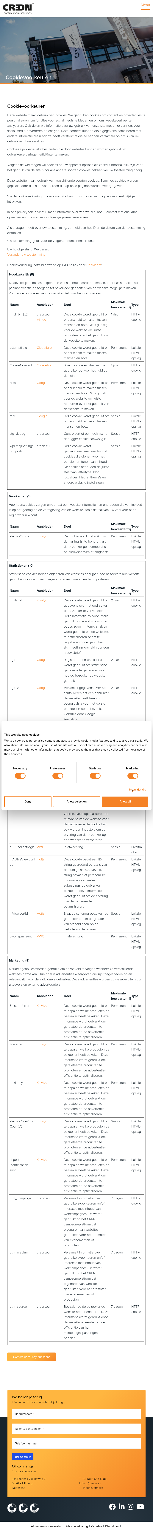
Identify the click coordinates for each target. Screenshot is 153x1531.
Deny (28, 801)
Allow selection (77, 801)
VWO (41, 847)
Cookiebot (93, 265)
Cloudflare (44, 347)
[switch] (57, 776)
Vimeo (41, 319)
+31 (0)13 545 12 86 (94, 1479)
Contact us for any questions (31, 1357)
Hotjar (41, 859)
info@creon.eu (91, 1483)
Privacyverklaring (77, 1526)
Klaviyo (42, 536)
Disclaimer (112, 1526)
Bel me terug (22, 1457)
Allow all (125, 801)
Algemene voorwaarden (46, 1526)
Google (42, 382)
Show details (137, 789)
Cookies (96, 1526)
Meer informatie (93, 1488)
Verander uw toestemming (26, 254)
